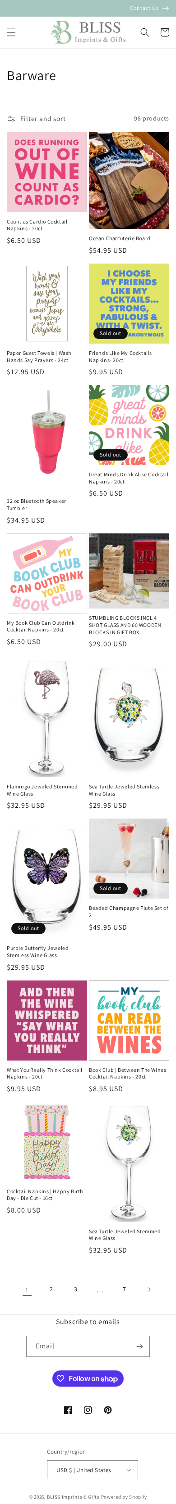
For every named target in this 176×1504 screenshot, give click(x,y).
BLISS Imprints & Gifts (73, 1497)
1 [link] (27, 1289)
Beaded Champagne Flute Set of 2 (128, 911)
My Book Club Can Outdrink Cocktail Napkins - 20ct (41, 626)
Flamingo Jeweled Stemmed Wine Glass (42, 790)
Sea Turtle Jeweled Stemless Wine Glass (124, 790)
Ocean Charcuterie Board (120, 238)
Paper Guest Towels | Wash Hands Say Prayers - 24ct (39, 356)
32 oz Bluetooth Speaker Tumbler (36, 504)
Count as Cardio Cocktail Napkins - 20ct (37, 225)
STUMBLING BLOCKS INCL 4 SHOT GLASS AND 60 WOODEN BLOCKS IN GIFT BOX (125, 624)
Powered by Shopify (124, 1497)
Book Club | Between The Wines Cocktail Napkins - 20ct (127, 1073)
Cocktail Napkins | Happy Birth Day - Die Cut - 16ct (45, 1195)
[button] (11, 32)
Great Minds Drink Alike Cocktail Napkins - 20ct (128, 478)
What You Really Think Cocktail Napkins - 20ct (45, 1073)
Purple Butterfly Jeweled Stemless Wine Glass (38, 951)
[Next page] (149, 1289)
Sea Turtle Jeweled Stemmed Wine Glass (125, 1235)
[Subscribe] (139, 1346)
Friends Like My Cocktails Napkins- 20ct (120, 356)
